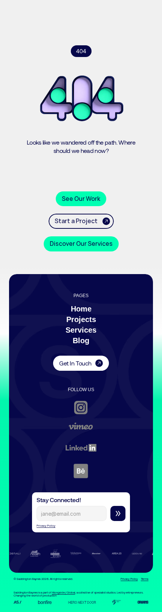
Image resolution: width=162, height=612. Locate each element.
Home (81, 309)
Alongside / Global (63, 592)
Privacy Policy (46, 525)
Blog (81, 340)
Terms (144, 579)
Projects (81, 319)
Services (81, 330)
